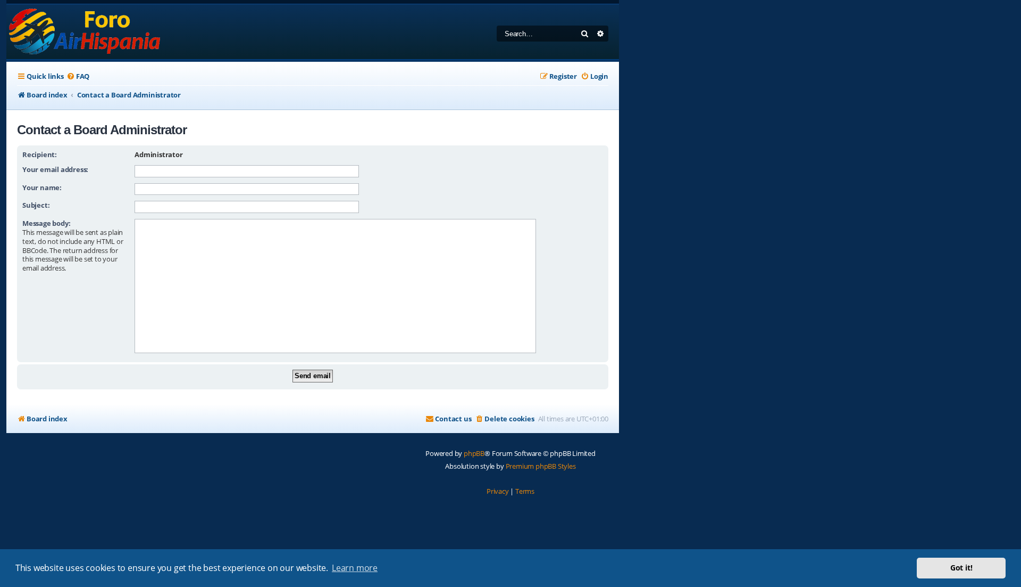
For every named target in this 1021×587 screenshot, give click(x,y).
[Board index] (85, 31)
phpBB (474, 453)
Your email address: (55, 169)
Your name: (42, 187)
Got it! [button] (961, 567)
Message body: (46, 223)
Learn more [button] (355, 568)
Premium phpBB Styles (541, 466)
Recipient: (39, 154)
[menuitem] (77, 76)
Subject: (35, 205)
